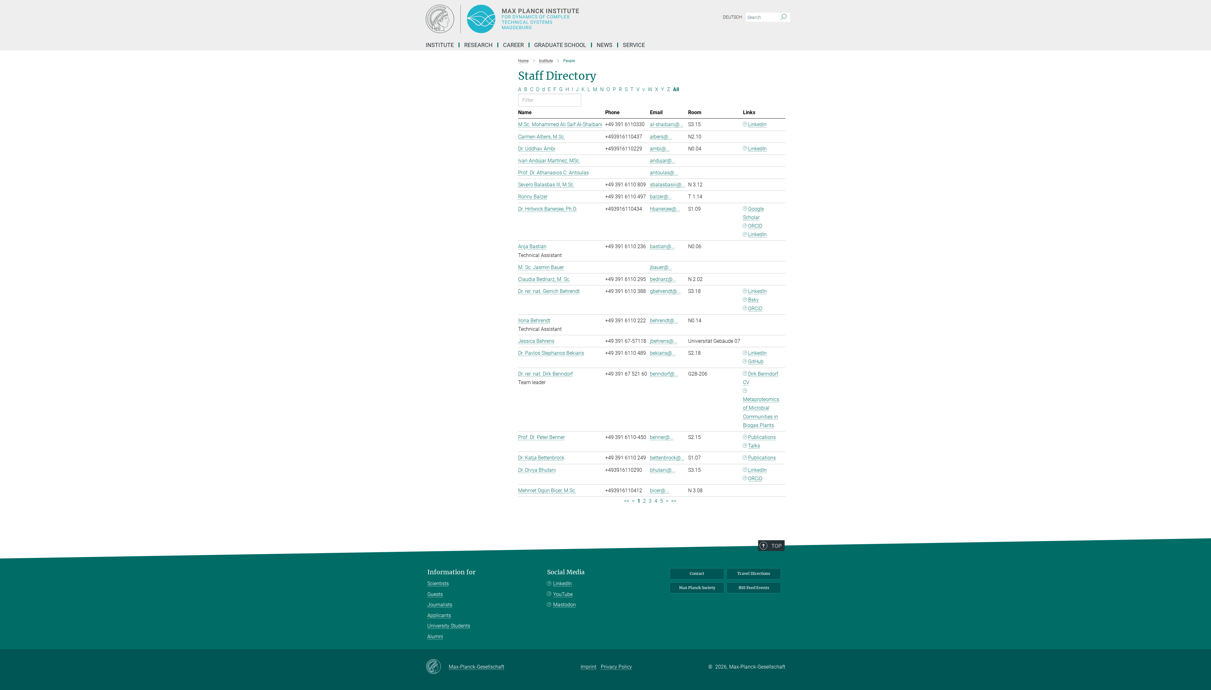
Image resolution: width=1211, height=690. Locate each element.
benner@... (662, 437)
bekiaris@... (663, 353)
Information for (451, 572)
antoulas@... (664, 173)
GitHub (755, 362)
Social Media (566, 572)
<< (626, 501)
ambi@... (660, 149)
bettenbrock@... (667, 458)
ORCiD (755, 309)
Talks (754, 446)
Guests (435, 594)
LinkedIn (757, 149)
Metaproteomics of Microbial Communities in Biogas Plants (761, 412)
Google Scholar (753, 213)
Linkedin (757, 124)
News (604, 45)
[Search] (783, 17)
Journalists (439, 605)
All (676, 89)
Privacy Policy (616, 667)
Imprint (588, 667)
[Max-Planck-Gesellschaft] (437, 667)
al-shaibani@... (666, 124)
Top (776, 546)
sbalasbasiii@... (667, 185)
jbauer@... (661, 267)
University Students (448, 626)
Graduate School (560, 45)
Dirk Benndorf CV (760, 378)
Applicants (439, 615)
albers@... (661, 137)
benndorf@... (664, 374)
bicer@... (659, 491)
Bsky (753, 300)
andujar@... (663, 161)
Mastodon (564, 605)
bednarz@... (663, 279)
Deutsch (732, 17)
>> (673, 501)
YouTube (563, 594)
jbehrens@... (663, 341)
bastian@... (662, 246)
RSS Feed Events (754, 587)
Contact (697, 573)
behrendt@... (664, 321)
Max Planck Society (697, 587)
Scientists (438, 584)
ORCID (755, 226)
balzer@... (661, 197)
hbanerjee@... (665, 209)
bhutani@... (663, 470)
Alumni (435, 637)
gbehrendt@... (665, 291)
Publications (762, 437)
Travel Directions (753, 573)
